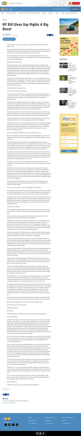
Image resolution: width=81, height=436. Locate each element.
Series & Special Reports (33, 13)
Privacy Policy (47, 420)
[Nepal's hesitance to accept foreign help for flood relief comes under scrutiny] (63, 90)
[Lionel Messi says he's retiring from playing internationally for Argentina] (63, 78)
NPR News (5, 19)
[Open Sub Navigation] (4, 13)
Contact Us (64, 420)
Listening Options (31, 420)
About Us (30, 417)
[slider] (8, 9)
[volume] (7, 9)
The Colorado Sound (66, 423)
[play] (3, 9)
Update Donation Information (67, 417)
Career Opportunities (32, 423)
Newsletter (22, 13)
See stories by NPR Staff (9, 403)
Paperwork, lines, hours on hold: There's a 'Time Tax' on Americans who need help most (72, 67)
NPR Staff (9, 34)
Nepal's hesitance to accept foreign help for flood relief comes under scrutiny (72, 92)
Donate (76, 3)
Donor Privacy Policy (49, 423)
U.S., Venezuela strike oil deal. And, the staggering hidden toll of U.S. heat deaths (72, 105)
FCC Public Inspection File (50, 417)
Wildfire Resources (71, 13)
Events (63, 13)
